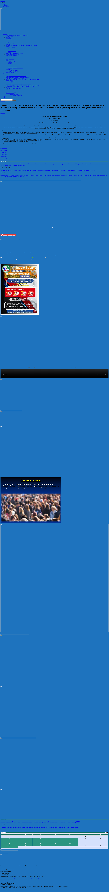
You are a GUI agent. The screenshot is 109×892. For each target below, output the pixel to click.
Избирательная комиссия (11, 65)
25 (25, 845)
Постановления (11, 61)
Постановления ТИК (12, 67)
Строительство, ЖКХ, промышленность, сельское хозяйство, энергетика (21, 45)
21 (70, 843)
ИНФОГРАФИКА (12, 51)
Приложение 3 (4, 152)
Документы (8, 60)
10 (9, 840)
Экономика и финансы (10, 47)
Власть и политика (7, 32)
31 (9, 847)
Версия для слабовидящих (9, 235)
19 (40, 843)
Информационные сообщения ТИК (15, 68)
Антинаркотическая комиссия (14, 94)
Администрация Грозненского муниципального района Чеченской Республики (24, 878)
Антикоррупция (9, 38)
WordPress (8, 890)
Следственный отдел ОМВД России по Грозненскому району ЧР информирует (23, 85)
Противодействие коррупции (12, 91)
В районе (5, 57)
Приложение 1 (4, 148)
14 (70, 840)
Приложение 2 (4, 150)
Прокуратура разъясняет (13, 71)
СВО (4, 4)
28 (70, 845)
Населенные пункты (10, 72)
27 (55, 845)
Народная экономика (12, 48)
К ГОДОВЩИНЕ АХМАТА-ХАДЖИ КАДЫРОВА (17, 35)
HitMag (13, 890)
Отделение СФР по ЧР (10, 81)
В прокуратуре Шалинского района (13, 88)
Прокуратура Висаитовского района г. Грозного (16, 76)
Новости (5, 34)
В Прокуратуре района (13, 70)
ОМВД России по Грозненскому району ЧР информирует (18, 77)
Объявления (5, 5)
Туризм (7, 46)
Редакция (8, 90)
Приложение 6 (4, 158)
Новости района (9, 36)
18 (25, 843)
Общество (8, 44)
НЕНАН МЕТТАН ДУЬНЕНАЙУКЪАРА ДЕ (15, 53)
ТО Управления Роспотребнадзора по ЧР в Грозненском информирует (21, 86)
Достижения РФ (9, 49)
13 (55, 840)
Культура (7, 42)
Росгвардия (8, 87)
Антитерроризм (9, 39)
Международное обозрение (9, 56)
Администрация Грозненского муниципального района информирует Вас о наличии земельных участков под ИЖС (40, 822)
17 (9, 843)
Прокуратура (8, 69)
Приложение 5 (4, 156)
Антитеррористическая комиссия (15, 95)
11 (25, 840)
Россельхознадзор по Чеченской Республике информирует (18, 84)
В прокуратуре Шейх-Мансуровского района (15, 78)
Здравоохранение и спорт (11, 40)
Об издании (5, 89)
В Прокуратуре (9, 74)
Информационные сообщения (9, 73)
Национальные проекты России (12, 54)
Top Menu (3, 1)
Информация (8, 64)
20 (55, 843)
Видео (9, 52)
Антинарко (8, 37)
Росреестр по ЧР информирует (12, 82)
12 (40, 840)
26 (40, 845)
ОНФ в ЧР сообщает (10, 80)
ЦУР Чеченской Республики (12, 55)
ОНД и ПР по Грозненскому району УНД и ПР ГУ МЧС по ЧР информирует (22, 79)
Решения (10, 62)
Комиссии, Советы (10, 93)
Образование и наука (10, 43)
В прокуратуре (6, 6)
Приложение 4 (4, 154)
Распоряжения (11, 63)
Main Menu (3, 101)
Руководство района (10, 59)
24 (9, 845)
